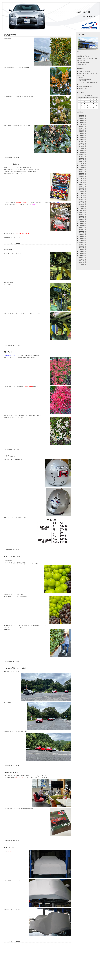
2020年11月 (81, 210)
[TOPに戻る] (85, 12)
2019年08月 (81, 234)
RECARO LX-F (82, 81)
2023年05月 (81, 169)
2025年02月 (81, 139)
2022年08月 (81, 186)
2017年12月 (81, 259)
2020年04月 (81, 219)
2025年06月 (81, 133)
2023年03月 (81, 173)
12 (81, 103)
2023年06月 (81, 167)
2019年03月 (81, 240)
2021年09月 (81, 199)
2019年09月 (81, 233)
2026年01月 (81, 122)
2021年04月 (81, 204)
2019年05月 (81, 236)
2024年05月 (81, 150)
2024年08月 (81, 148)
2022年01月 (81, 193)
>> (91, 95)
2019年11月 (81, 229)
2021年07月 (81, 203)
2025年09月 (81, 128)
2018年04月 (81, 251)
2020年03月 (81, 221)
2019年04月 (81, 238)
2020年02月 (81, 223)
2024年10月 (81, 145)
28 (87, 107)
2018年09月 (81, 246)
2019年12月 (81, 227)
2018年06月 (81, 247)
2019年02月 (81, 242)
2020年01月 (81, 225)
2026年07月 (81, 116)
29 (90, 107)
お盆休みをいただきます (84, 71)
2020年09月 (81, 214)
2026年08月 (81, 115)
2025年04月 (81, 135)
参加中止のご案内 (83, 88)
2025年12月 (81, 124)
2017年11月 (81, 261)
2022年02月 (81, 191)
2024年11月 (81, 143)
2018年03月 (81, 253)
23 (93, 105)
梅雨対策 (81, 77)
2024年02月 (81, 156)
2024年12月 (81, 141)
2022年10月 (81, 182)
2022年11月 (81, 180)
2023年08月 (81, 165)
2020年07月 (81, 216)
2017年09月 (81, 264)
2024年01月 (81, 158)
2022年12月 (81, 178)
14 (87, 103)
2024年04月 (81, 152)
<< (83, 95)
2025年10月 (81, 126)
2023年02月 (81, 174)
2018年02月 (81, 255)
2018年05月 (81, 249)
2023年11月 (81, 161)
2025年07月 (81, 131)
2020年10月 (81, 212)
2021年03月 (81, 206)
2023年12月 (81, 159)
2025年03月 (81, 137)
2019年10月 (81, 231)
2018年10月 (81, 244)
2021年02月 (81, 208)
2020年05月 (81, 217)
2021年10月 (81, 197)
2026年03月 (81, 120)
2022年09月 (81, 184)
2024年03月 (81, 154)
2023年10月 (81, 163)
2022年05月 (81, 189)
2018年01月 (81, 257)
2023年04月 (81, 171)
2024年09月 (81, 146)
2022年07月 (81, 188)
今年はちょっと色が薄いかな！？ (86, 86)
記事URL (18, 157)
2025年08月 (81, 130)
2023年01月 (81, 176)
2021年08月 (81, 201)
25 (79, 107)
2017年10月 (81, 262)
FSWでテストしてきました (85, 79)
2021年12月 (81, 195)
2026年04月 (81, 118)
